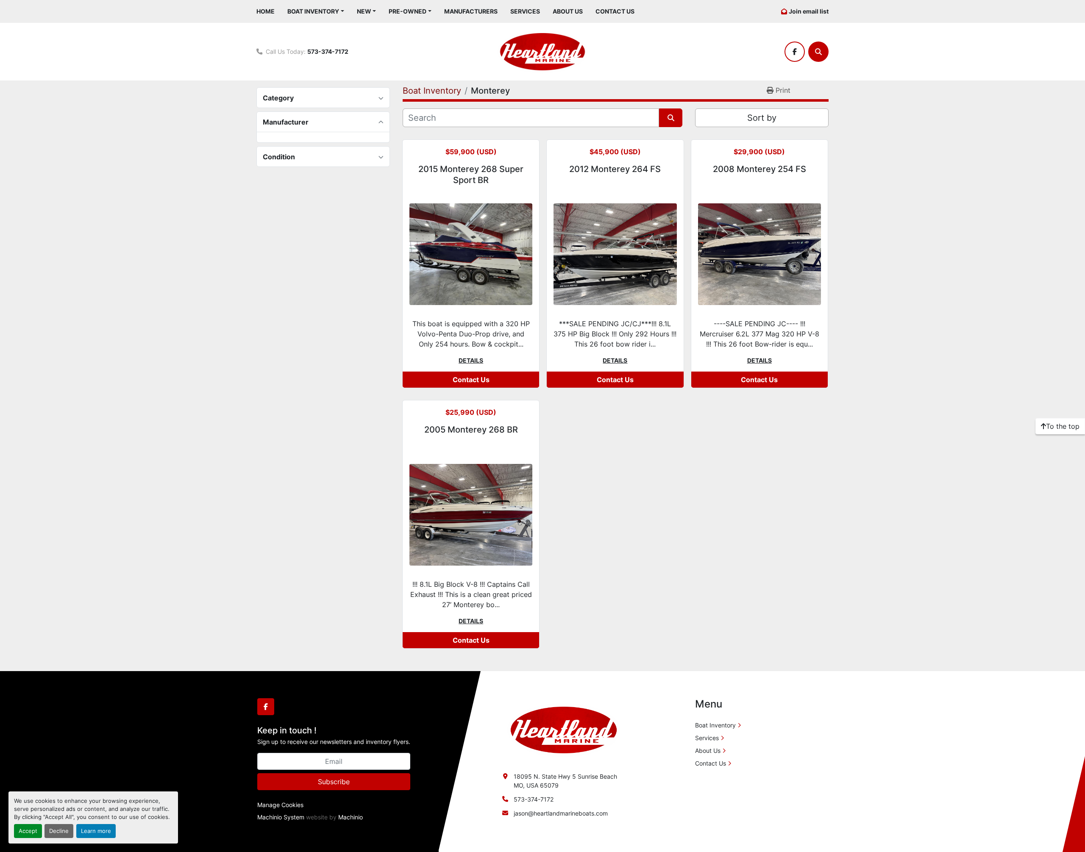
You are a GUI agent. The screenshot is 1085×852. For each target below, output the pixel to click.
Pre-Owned (407, 11)
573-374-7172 (327, 51)
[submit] (670, 117)
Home (265, 11)
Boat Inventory (313, 11)
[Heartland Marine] (563, 729)
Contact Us (614, 11)
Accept (28, 831)
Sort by (761, 118)
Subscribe (334, 781)
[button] (315, 11)
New (364, 11)
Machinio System (280, 817)
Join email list (809, 11)
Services (525, 11)
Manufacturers (471, 11)
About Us (568, 11)
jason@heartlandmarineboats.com (561, 813)
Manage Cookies (280, 804)
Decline (59, 831)
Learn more (96, 831)
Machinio (350, 817)
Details (471, 360)
